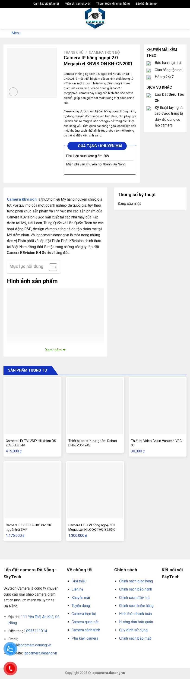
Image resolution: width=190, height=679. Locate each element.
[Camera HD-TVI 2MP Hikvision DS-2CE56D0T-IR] (32, 406)
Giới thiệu (79, 581)
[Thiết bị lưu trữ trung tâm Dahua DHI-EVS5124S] (95, 406)
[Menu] (6, 18)
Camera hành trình (86, 630)
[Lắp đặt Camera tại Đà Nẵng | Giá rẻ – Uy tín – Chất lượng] (95, 18)
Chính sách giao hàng (136, 581)
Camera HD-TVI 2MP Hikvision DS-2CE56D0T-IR (31, 443)
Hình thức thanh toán (135, 614)
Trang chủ (73, 52)
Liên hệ (77, 589)
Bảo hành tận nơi (146, 3)
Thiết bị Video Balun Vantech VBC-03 (157, 443)
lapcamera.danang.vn (40, 653)
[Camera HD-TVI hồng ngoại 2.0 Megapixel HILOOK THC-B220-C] (95, 490)
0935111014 (36, 631)
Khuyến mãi (81, 597)
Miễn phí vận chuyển (77, 3)
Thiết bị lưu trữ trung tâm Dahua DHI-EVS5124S (92, 443)
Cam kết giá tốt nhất (46, 3)
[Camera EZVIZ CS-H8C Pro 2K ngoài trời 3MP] (32, 490)
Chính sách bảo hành (135, 589)
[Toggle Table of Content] (51, 267)
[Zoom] (13, 91)
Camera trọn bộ (104, 52)
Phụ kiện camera (85, 638)
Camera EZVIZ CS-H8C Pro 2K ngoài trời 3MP (28, 527)
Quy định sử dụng (133, 630)
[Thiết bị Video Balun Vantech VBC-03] (158, 406)
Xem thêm (53, 350)
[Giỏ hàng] (184, 18)
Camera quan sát (85, 622)
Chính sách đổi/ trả (134, 597)
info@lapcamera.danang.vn (29, 645)
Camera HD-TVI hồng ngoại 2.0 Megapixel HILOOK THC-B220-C (91, 527)
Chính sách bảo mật (135, 638)
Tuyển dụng (81, 605)
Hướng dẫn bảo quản (136, 622)
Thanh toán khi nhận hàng (113, 3)
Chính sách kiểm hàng (136, 605)
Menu (16, 33)
